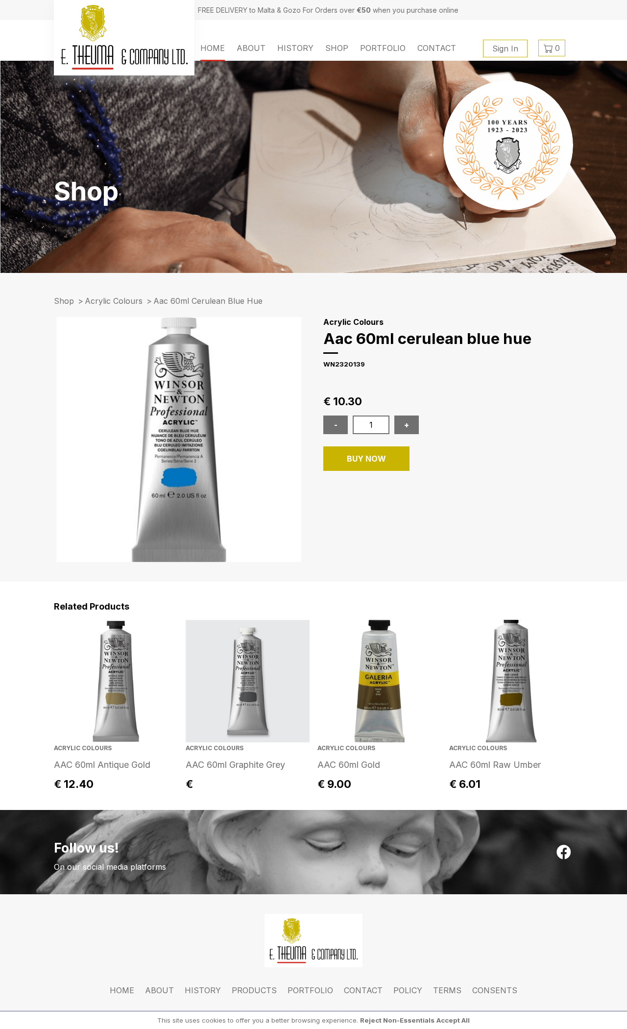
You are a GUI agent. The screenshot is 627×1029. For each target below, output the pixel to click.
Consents (494, 990)
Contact (436, 48)
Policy (407, 990)
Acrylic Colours (114, 301)
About (251, 48)
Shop (336, 48)
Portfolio (383, 48)
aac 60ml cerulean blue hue (208, 301)
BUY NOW (366, 459)
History (295, 48)
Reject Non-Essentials (397, 1020)
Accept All (453, 1020)
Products (254, 990)
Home (212, 48)
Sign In (505, 48)
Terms (447, 990)
